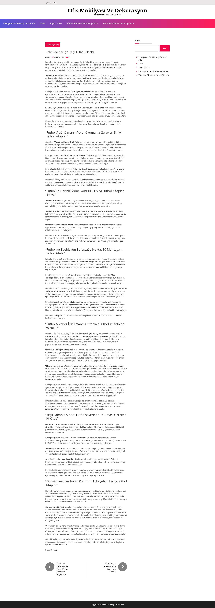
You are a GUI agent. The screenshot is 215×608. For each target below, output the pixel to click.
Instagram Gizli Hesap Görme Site (19, 23)
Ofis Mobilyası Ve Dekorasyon (107, 10)
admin (47, 57)
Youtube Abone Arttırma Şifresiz (118, 23)
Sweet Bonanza (51, 550)
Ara (137, 40)
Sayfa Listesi (56, 23)
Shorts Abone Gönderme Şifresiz (82, 23)
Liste (42, 23)
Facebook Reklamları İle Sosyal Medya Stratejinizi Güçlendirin (62, 569)
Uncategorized (53, 44)
